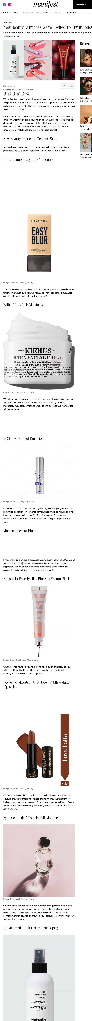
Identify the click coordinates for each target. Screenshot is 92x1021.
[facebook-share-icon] (14, 95)
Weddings (4, 13)
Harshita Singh (9, 86)
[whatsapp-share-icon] (5, 95)
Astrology (57, 13)
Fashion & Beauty (27, 13)
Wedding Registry (70, 13)
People (16, 13)
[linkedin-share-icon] (19, 95)
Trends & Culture (42, 13)
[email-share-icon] (23, 95)
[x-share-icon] (10, 95)
